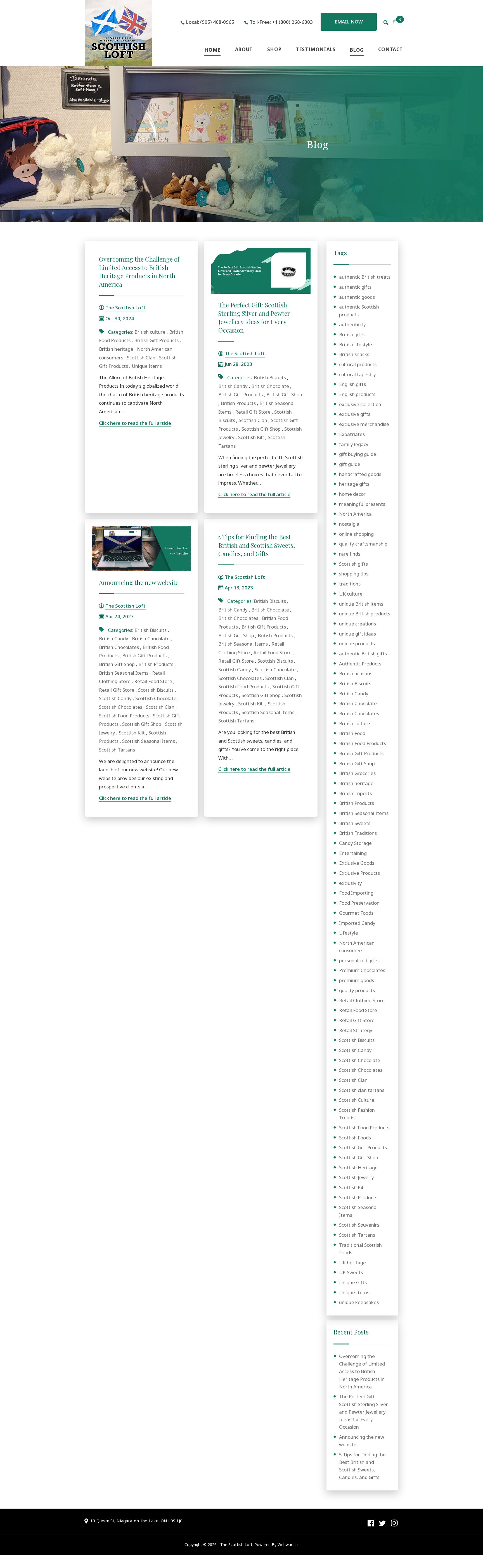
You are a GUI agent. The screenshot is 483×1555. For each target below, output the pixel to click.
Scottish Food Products (124, 715)
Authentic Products (360, 663)
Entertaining (353, 853)
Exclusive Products (359, 873)
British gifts (351, 334)
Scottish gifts (353, 564)
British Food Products (362, 743)
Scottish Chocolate (155, 698)
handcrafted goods (360, 474)
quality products (357, 990)
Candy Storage (355, 843)
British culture (149, 332)
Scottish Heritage (358, 1167)
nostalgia (349, 524)
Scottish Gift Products (363, 1147)
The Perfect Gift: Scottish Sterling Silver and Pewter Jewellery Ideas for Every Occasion (254, 317)
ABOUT (244, 49)
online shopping (356, 534)
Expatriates (352, 434)
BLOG (356, 50)
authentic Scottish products (359, 310)
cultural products (358, 364)
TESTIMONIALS (315, 49)
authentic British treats (364, 277)
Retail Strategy (355, 1030)
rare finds (349, 554)
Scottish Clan (141, 357)
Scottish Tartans (117, 749)
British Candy (233, 386)
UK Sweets (351, 1272)
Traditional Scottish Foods (360, 1249)
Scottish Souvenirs (359, 1225)
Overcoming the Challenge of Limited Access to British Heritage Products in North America (139, 271)
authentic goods (357, 297)
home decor (352, 494)
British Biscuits (270, 377)
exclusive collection (360, 404)
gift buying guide (357, 454)
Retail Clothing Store (362, 1000)
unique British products (364, 613)
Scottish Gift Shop (261, 429)
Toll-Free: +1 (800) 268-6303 (281, 22)
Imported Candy (357, 923)
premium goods (356, 980)
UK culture (351, 594)
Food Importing (356, 893)
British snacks (354, 354)
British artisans (355, 673)
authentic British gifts (363, 653)
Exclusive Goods (356, 863)
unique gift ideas (357, 633)
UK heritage (352, 1262)
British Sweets (354, 823)
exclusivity (350, 883)
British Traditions (358, 833)
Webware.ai (288, 1544)
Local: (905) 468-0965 (210, 22)
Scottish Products (358, 1197)
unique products (357, 643)
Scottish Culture (356, 1100)
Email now (349, 21)
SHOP (274, 49)
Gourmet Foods (356, 913)
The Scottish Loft (236, 1544)
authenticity (352, 324)
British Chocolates (119, 647)
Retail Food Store (153, 681)
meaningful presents (362, 504)
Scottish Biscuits (156, 690)
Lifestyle (348, 933)
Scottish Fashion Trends (357, 1114)
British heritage (116, 349)
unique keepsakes (359, 1302)
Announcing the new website (139, 582)
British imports (355, 793)
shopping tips (353, 573)
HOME (212, 50)
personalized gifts (358, 960)
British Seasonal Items (123, 673)
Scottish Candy (115, 698)
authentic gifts (355, 287)
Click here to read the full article (135, 423)
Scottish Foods (355, 1137)
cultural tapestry (357, 374)
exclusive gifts (354, 414)
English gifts (352, 384)
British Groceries (357, 773)
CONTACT (390, 49)
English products (357, 394)
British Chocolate (270, 386)
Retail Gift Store (253, 412)
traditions (350, 583)
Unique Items (147, 366)
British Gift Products (156, 340)
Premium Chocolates (362, 970)
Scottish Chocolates (120, 707)
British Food (352, 733)
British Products (238, 403)
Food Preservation (359, 903)
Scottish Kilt (251, 437)
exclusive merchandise (364, 424)
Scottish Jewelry (356, 1177)
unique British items (361, 604)
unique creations (357, 623)
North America (355, 514)
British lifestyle (355, 344)
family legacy (353, 444)
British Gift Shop (284, 394)
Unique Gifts (353, 1282)
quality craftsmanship (363, 544)
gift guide (349, 464)
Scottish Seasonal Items (148, 741)
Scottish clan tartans (361, 1090)
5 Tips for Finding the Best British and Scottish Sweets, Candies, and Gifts (256, 545)
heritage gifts (354, 484)
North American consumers (357, 947)
